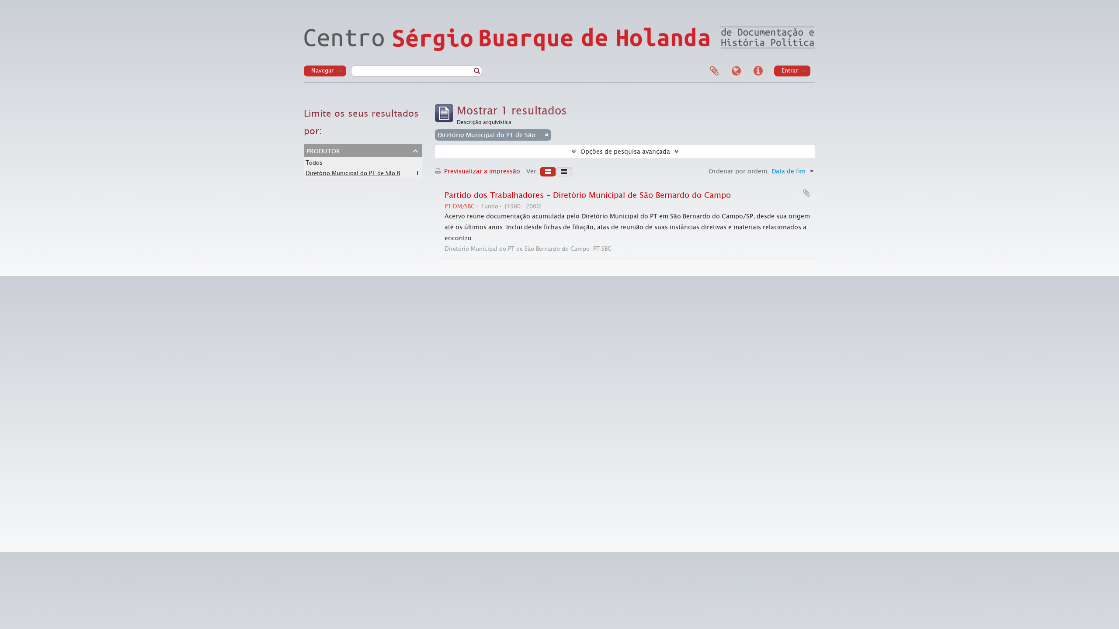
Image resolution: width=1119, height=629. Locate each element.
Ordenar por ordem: (739, 171)
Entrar (790, 70)
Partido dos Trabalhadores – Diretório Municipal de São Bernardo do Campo (588, 195)
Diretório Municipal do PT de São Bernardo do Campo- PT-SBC (389, 172)
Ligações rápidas (758, 71)
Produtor (323, 150)
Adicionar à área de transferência (806, 193)
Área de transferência (714, 71)
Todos (314, 162)
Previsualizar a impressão (481, 171)
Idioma (736, 71)
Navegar (322, 70)
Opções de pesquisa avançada (625, 151)
